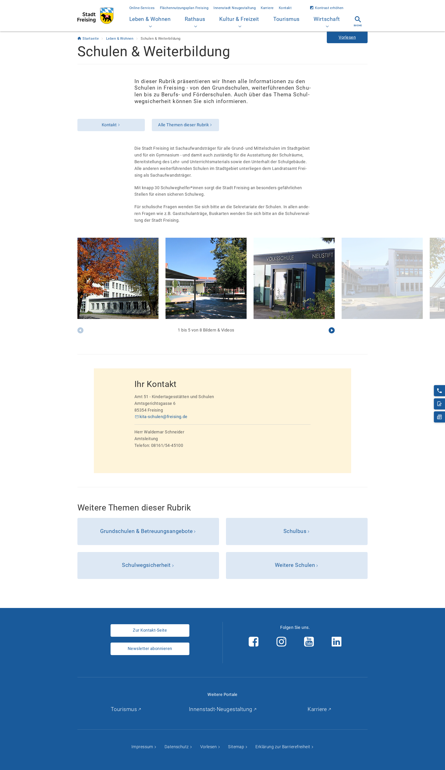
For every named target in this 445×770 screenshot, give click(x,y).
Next (332, 330)
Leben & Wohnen (150, 19)
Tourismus (286, 19)
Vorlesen (209, 746)
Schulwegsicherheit (146, 565)
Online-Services (142, 8)
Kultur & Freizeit (239, 19)
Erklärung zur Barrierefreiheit (283, 746)
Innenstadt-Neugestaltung (221, 709)
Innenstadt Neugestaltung (234, 8)
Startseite (91, 38)
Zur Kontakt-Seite (150, 630)
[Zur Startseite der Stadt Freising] (95, 15)
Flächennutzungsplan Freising (184, 8)
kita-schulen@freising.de (164, 416)
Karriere (267, 8)
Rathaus (195, 19)
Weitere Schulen (295, 565)
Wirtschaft (327, 19)
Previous (80, 330)
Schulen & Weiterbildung (160, 38)
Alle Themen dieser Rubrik (183, 124)
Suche (358, 25)
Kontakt (285, 8)
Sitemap (236, 746)
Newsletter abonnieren (150, 648)
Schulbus (295, 531)
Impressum (142, 746)
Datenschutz (177, 746)
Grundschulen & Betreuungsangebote (146, 531)
